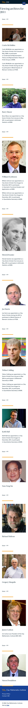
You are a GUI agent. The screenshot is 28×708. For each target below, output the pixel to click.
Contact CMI (6, 696)
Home (3, 19)
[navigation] (24, 4)
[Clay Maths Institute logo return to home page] (14, 2)
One (8, 705)
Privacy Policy (6, 694)
